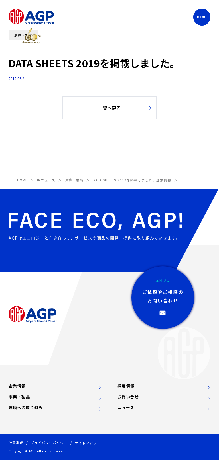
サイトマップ (86, 442)
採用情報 (126, 386)
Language (169, 17)
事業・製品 (19, 396)
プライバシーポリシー (49, 442)
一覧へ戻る (109, 107)
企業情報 (17, 386)
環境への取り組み (26, 407)
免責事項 (16, 442)
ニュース (125, 407)
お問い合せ (128, 396)
